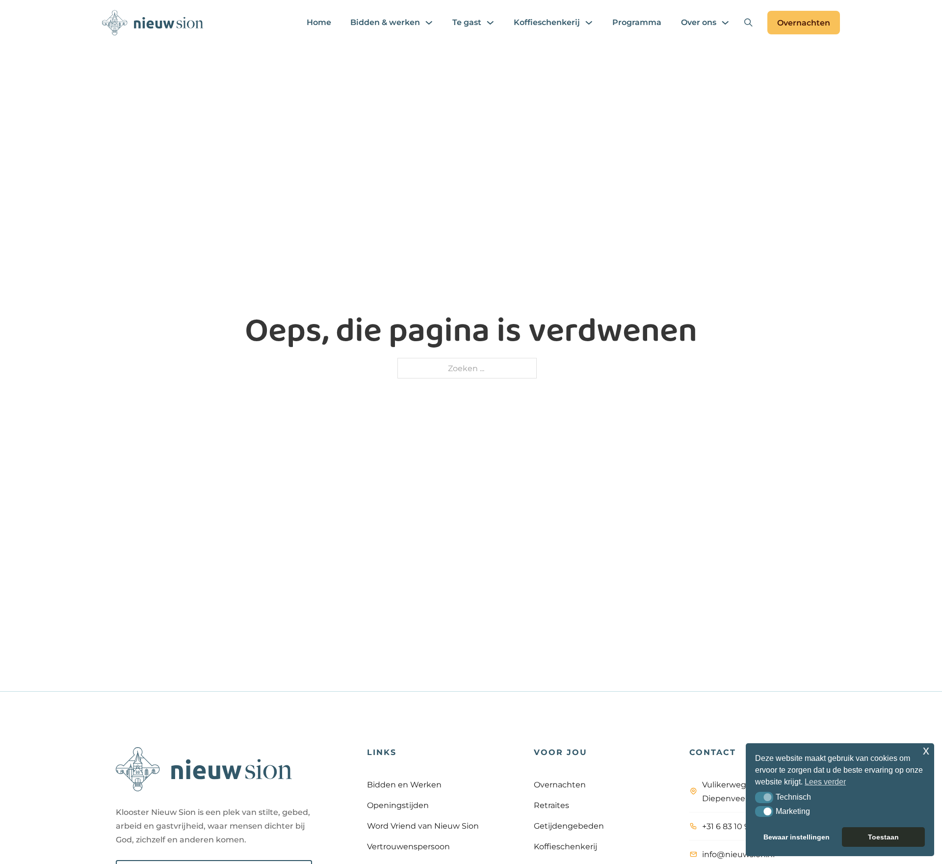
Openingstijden (398, 805)
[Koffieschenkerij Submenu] (589, 23)
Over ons (698, 22)
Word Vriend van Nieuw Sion (423, 826)
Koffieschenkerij (547, 22)
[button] (764, 797)
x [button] (926, 750)
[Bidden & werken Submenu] (429, 23)
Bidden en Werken (404, 784)
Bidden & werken (385, 22)
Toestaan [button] (883, 837)
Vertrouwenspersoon (408, 846)
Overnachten (803, 22)
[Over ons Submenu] (725, 23)
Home (319, 22)
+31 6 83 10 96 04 (734, 826)
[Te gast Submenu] (490, 23)
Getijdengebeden (569, 826)
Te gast (466, 22)
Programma (636, 22)
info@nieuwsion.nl (738, 854)
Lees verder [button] (825, 782)
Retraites (551, 805)
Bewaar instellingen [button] (796, 837)
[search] (748, 22)
